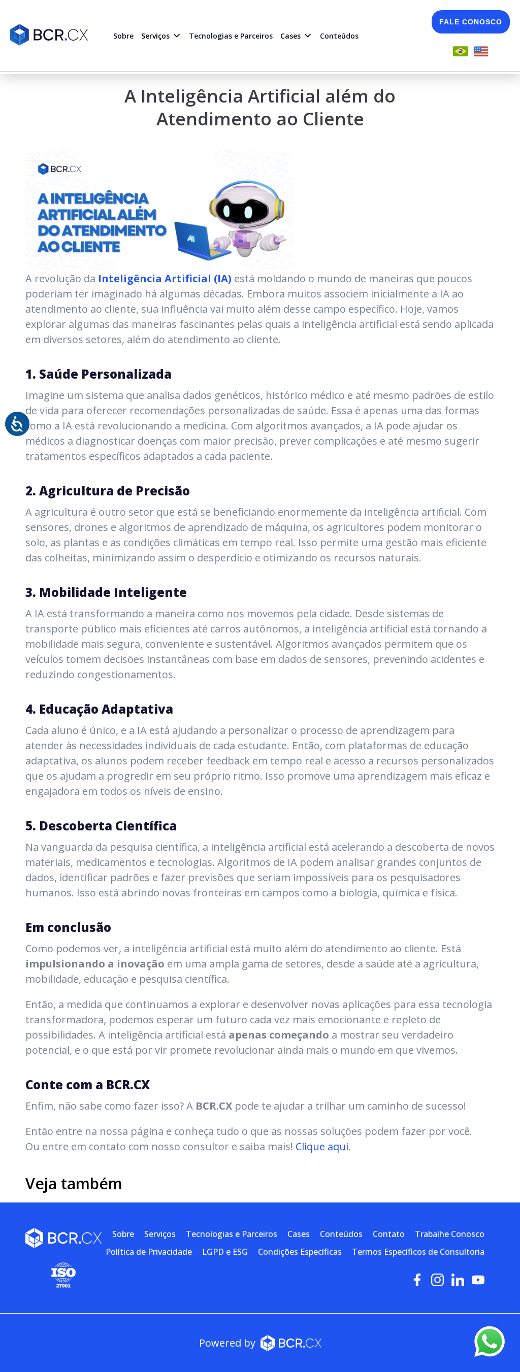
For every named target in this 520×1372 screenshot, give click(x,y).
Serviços (160, 1234)
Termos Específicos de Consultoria (418, 1251)
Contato (389, 1234)
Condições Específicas (300, 1251)
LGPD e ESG (225, 1251)
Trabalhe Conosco (449, 1234)
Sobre (123, 36)
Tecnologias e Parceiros (231, 36)
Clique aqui (322, 1146)
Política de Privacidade (149, 1251)
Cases (298, 1234)
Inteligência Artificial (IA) (165, 278)
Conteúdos (339, 36)
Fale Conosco (470, 22)
